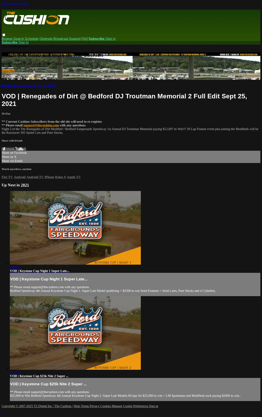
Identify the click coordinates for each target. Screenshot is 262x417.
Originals (46, 38)
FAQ (84, 38)
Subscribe (8, 71)
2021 (25, 185)
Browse (8, 38)
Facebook (8, 149)
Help (77, 406)
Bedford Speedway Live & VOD (29, 85)
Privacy (95, 406)
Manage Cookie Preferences (130, 406)
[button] (3, 35)
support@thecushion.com (41, 125)
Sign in (110, 38)
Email (22, 149)
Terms (85, 406)
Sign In (23, 42)
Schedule (32, 38)
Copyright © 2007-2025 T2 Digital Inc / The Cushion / (37, 406)
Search (19, 38)
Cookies (106, 406)
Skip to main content (15, 3)
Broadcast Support (66, 38)
